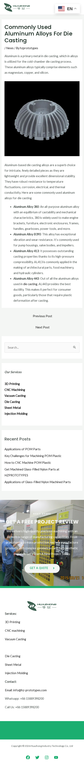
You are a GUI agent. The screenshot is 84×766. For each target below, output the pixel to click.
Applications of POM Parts (22, 449)
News (10, 48)
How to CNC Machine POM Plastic (27, 462)
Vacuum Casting (15, 639)
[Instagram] (47, 757)
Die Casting (12, 656)
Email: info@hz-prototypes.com (26, 690)
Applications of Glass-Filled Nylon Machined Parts (37, 482)
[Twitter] (37, 757)
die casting (30, 284)
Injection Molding (16, 673)
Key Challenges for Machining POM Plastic (32, 456)
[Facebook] (28, 757)
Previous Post (42, 316)
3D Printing (12, 622)
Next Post (42, 327)
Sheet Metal (13, 664)
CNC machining (15, 630)
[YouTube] (56, 757)
